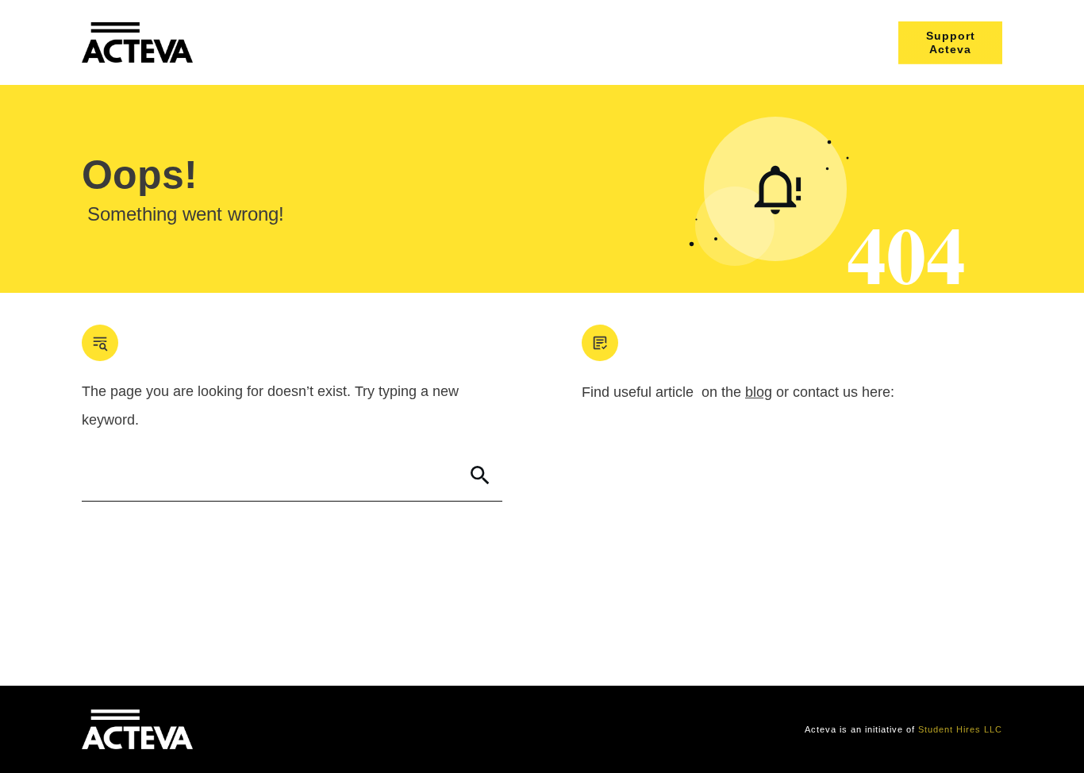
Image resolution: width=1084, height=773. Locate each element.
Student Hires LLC (960, 729)
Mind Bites (259, 729)
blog (758, 392)
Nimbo (381, 729)
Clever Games (325, 729)
